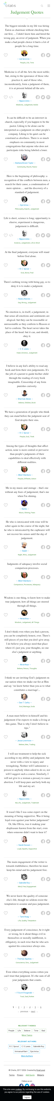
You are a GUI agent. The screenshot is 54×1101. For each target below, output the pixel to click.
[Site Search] (42, 5)
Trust (22, 996)
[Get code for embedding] (11, 97)
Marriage (26, 706)
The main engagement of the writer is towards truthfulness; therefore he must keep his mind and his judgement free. (27, 866)
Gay (19, 303)
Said (26, 996)
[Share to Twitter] (48, 55)
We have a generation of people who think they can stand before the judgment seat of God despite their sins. (27, 416)
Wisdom (18, 622)
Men (26, 744)
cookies (18, 1089)
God (22, 273)
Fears (33, 513)
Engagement (31, 887)
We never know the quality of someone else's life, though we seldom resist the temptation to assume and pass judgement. (27, 900)
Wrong (24, 303)
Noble (35, 105)
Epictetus (34, 1051)
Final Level (40, 1070)
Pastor (34, 167)
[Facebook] (21, 1086)
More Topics (27, 1035)
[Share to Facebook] (43, 55)
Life (27, 63)
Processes (28, 585)
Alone (27, 273)
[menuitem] (12, 1075)
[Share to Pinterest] (48, 97)
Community (21, 167)
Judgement (28, 105)
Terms (12, 1075)
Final (31, 273)
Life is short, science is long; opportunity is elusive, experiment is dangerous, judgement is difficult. (27, 222)
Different (27, 479)
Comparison (18, 585)
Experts (25, 849)
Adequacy (36, 585)
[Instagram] (33, 1086)
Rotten (31, 996)
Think (32, 437)
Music (21, 513)
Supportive (32, 849)
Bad (43, 1031)
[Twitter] (27, 1086)
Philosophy (19, 209)
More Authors (27, 1056)
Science (17, 243)
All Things (35, 622)
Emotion (24, 353)
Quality (24, 921)
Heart (19, 353)
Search (26, 209)
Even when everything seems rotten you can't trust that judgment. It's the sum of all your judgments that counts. (27, 976)
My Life (18, 803)
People (22, 63)
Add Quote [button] (30, 1075)
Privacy (20, 1075)
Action (33, 479)
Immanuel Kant (21, 1051)
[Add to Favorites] (6, 55)
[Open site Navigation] (48, 5)
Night (20, 555)
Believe (21, 403)
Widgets (40, 1075)
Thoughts (33, 668)
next (33, 1011)
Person (26, 668)
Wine (25, 555)
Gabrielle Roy (38, 1046)
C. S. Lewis (26, 1046)
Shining (27, 513)
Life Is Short (35, 243)
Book (34, 403)
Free (24, 887)
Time (32, 63)
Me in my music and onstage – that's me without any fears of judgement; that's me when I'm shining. (27, 492)
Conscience (20, 963)
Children (28, 403)
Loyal (19, 849)
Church (28, 167)
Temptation (31, 921)
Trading (32, 744)
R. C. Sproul (14, 1046)
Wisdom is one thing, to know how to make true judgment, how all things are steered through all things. (27, 602)
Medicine (19, 105)
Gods (33, 706)
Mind (20, 887)
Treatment (35, 803)
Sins (27, 963)
